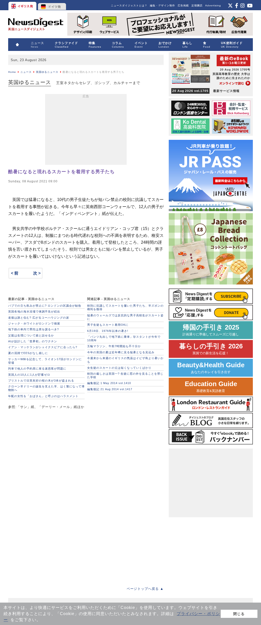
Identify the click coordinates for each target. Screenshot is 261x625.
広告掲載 (183, 5)
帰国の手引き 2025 (210, 330)
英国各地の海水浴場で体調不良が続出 (34, 311)
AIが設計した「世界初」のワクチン (32, 341)
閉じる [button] (239, 614)
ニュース (26, 72)
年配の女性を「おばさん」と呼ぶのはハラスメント (43, 396)
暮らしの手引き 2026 (211, 349)
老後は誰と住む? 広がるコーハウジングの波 (38, 317)
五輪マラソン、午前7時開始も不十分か (114, 346)
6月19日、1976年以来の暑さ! (107, 330)
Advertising (213, 5)
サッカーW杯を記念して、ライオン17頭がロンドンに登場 (45, 361)
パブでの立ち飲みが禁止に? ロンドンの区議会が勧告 (44, 305)
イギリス (22, 5)
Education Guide (211, 386)
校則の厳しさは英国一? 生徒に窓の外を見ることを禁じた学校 (125, 375)
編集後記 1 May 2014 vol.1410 (109, 383)
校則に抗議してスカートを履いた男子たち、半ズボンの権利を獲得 (125, 307)
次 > (37, 273)
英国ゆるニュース (47, 72)
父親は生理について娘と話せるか (31, 335)
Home (12, 72)
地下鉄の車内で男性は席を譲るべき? (33, 329)
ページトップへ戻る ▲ (145, 589)
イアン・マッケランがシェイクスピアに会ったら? (42, 347)
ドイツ (52, 5)
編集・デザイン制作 (162, 5)
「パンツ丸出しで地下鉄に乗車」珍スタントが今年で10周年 (124, 338)
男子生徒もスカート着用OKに (107, 324)
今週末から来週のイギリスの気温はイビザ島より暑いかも (125, 360)
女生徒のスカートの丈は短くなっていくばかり (119, 367)
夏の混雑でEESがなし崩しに (28, 353)
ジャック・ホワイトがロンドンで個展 (34, 323)
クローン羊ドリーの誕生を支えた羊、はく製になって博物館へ (46, 388)
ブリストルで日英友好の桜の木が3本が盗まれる (41, 380)
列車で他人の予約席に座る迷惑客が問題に (37, 368)
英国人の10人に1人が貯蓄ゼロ (29, 374)
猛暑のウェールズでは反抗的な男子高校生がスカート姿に (125, 317)
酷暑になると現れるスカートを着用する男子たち (61, 171)
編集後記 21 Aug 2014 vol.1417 (109, 389)
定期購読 (197, 5)
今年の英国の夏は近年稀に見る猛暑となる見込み (120, 352)
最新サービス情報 (206, 91)
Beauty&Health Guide (210, 367)
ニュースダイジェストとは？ (129, 5)
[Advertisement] (86, 130)
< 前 (14, 273)
